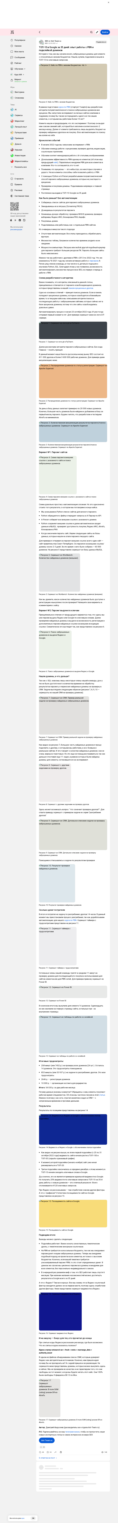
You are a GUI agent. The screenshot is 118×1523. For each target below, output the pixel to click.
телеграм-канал (72, 1432)
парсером (94, 261)
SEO (46, 43)
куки (22, 1518)
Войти (105, 32)
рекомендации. (16, 229)
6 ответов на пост (47, 1458)
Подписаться (101, 42)
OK (33, 1518)
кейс (55, 162)
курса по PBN (64, 107)
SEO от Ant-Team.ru (53, 41)
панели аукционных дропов (80, 288)
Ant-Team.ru (46, 1440)
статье (102, 1095)
